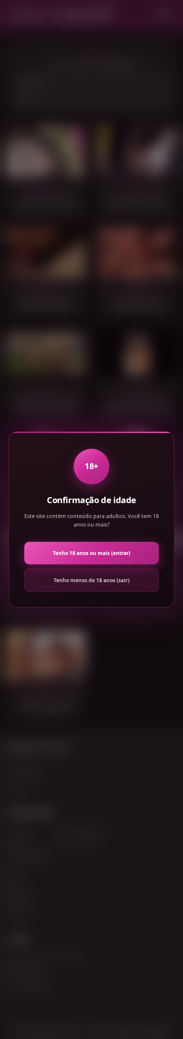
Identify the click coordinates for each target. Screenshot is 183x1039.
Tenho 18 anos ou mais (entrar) (91, 553)
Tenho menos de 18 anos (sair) (91, 580)
